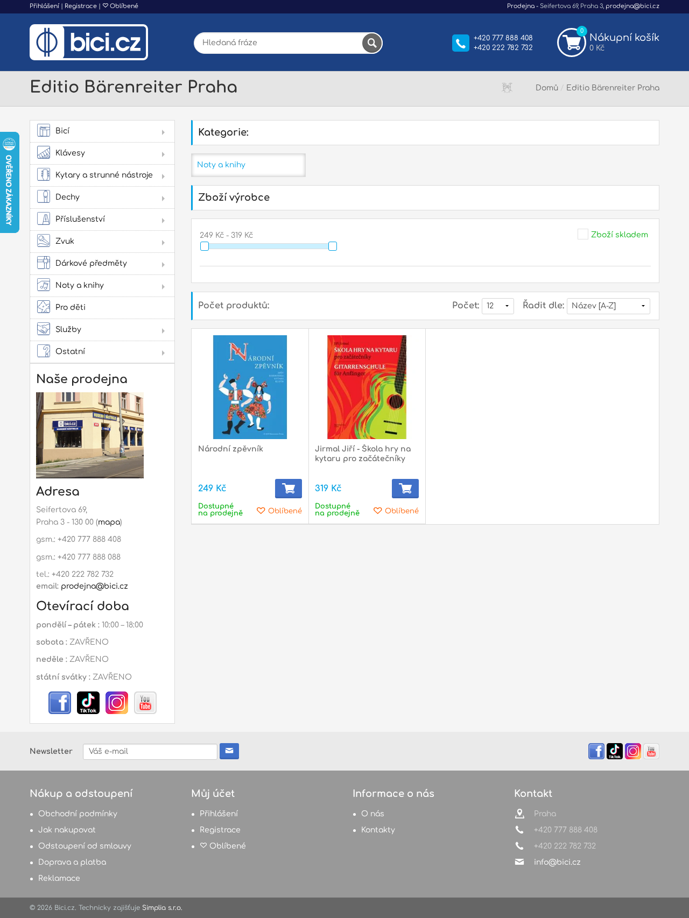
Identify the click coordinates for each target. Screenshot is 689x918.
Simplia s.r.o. (162, 908)
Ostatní (70, 352)
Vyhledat (372, 43)
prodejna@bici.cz (632, 6)
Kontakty (378, 830)
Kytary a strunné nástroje (104, 175)
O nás (372, 814)
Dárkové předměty (91, 263)
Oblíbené (123, 6)
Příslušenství (80, 219)
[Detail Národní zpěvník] (250, 387)
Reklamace (59, 878)
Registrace (81, 6)
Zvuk (64, 241)
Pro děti (70, 307)
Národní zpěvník (230, 449)
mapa (109, 522)
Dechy (67, 197)
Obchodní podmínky (77, 814)
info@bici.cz (557, 862)
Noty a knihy (79, 285)
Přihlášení (44, 6)
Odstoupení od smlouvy (84, 846)
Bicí (62, 131)
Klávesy (70, 153)
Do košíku (288, 488)
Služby (68, 330)
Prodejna (521, 6)
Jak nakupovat (67, 830)
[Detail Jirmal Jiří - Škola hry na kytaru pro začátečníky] (367, 387)
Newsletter (51, 751)
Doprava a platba (72, 862)
